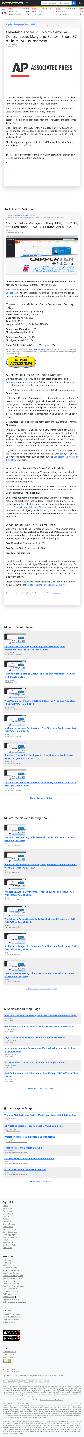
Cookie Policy (8, 1357)
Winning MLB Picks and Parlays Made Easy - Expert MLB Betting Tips (40, 1114)
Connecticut (12, 381)
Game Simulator (9, 1229)
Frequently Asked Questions (14, 1283)
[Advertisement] (42, 181)
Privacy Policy (8, 1354)
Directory (6, 1216)
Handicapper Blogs (10, 1281)
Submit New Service (11, 1273)
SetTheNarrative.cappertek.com (16, 1142)
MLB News (8, 845)
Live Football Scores (11, 1319)
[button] (80, 3)
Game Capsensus (10, 1232)
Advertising (7, 1265)
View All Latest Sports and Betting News (42, 989)
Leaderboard (8, 1213)
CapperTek (9, 24)
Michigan (27, 381)
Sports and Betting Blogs (13, 1278)
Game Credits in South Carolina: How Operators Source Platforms (38, 1026)
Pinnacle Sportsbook (11, 1314)
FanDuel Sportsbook (11, 1317)
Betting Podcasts (10, 1237)
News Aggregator (10, 1234)
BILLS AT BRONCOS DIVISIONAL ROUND (25, 1169)
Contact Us (7, 1247)
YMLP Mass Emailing (11, 1294)
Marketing (7, 1262)
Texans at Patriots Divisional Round (23, 1147)
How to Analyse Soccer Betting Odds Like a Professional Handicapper (40, 1015)
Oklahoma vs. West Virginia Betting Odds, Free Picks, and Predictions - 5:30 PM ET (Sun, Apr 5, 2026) (34, 648)
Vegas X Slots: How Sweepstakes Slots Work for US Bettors (34, 1037)
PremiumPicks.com (42, 349)
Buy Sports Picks (9, 1242)
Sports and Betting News (21, 24)
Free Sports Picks (10, 1289)
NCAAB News (10, 47)
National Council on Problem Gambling (46, 584)
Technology (7, 1260)
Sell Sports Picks (9, 1245)
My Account (7, 1208)
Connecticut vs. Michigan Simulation (32, 507)
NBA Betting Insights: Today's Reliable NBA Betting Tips (33, 1125)
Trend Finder (8, 1226)
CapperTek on (8, 1296)
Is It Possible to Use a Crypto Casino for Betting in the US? (34, 1062)
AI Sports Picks (9, 1322)
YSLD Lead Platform (11, 1291)
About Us (6, 1240)
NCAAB (33, 24)
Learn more (56, 593)
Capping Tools (8, 1221)
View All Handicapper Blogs (42, 1181)
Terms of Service (9, 1351)
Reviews (6, 1219)
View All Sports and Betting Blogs (42, 1088)
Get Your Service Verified (13, 1270)
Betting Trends (9, 1224)
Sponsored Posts (10, 1268)
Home (5, 1206)
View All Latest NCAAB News (42, 798)
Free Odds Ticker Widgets (13, 1286)
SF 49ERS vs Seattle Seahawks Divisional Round (29, 1158)
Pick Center (7, 1211)
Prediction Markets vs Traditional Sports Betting (29, 1136)
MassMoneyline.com (13, 1120)
